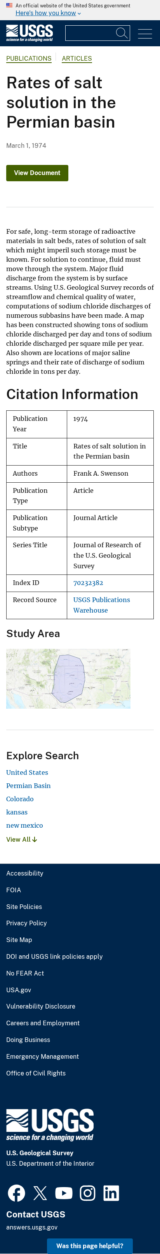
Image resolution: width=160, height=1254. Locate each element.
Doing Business (28, 1040)
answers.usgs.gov (31, 1227)
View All (19, 839)
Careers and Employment (43, 1023)
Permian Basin (28, 786)
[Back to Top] (131, 1225)
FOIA (13, 890)
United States (27, 772)
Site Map (19, 940)
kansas (17, 812)
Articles (77, 58)
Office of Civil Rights (36, 1073)
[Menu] (145, 34)
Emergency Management (42, 1056)
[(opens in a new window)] (16, 1192)
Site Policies (24, 907)
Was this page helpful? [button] (89, 1246)
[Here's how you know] (80, 10)
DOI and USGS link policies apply (54, 956)
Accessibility (24, 873)
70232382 (88, 583)
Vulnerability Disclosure (40, 1006)
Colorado (20, 799)
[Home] (29, 40)
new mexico (24, 825)
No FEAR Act (25, 973)
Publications (29, 58)
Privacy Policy (26, 923)
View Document (37, 173)
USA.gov (18, 990)
